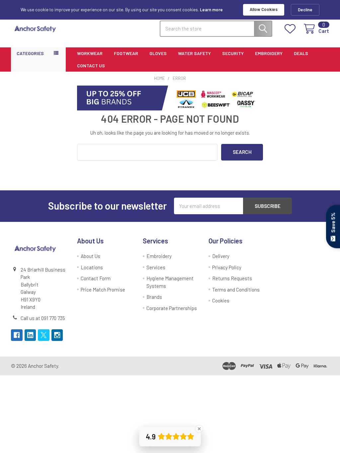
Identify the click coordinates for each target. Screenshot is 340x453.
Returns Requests (232, 278)
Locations (92, 267)
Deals (301, 53)
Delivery (220, 256)
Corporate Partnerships (171, 308)
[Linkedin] (30, 335)
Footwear (126, 53)
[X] (43, 335)
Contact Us (91, 65)
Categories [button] (30, 53)
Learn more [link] (211, 9)
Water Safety (194, 53)
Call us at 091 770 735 (43, 318)
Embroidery (269, 53)
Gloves (158, 53)
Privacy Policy (226, 267)
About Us (90, 256)
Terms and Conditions (236, 289)
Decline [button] (305, 9)
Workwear (90, 53)
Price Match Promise (103, 289)
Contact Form (96, 278)
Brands (154, 297)
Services (155, 267)
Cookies (220, 300)
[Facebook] (17, 335)
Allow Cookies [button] (264, 9)
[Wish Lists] (291, 29)
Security (233, 53)
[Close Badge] (199, 428)
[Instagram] (57, 335)
